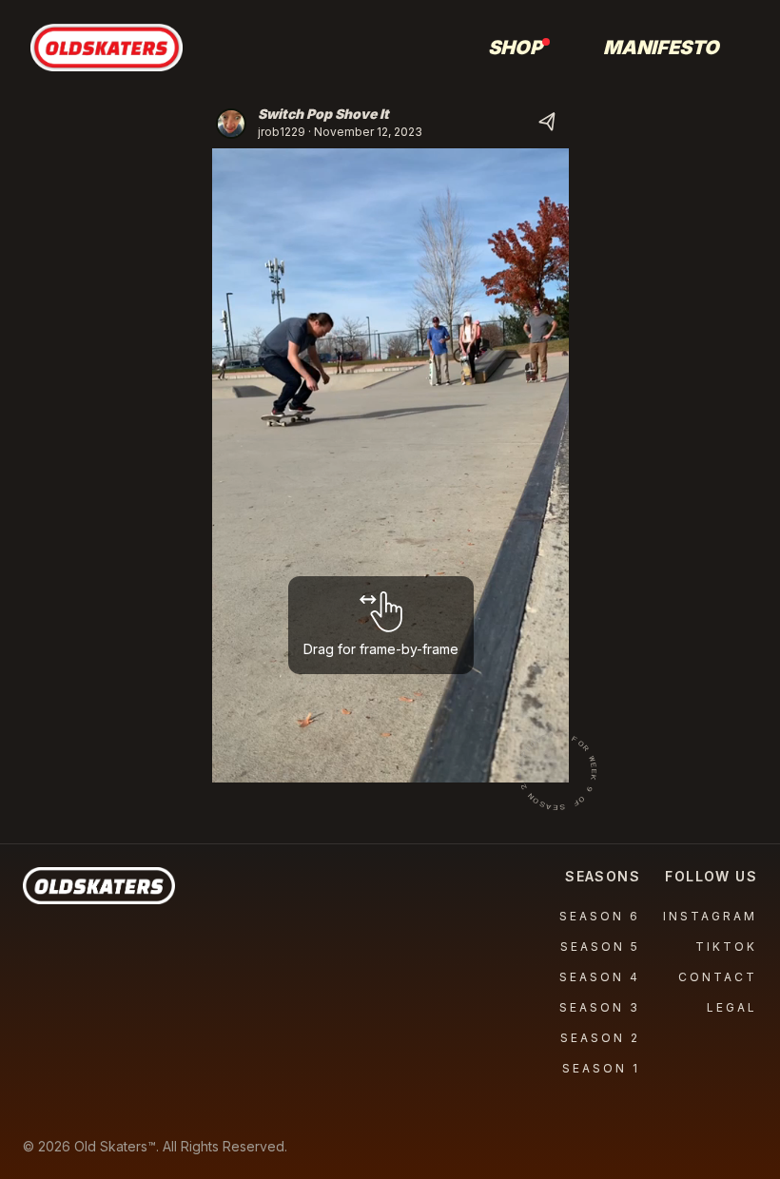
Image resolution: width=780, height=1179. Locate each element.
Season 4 (599, 977)
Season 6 (599, 916)
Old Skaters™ (115, 1146)
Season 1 (601, 1068)
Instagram (710, 916)
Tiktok (726, 946)
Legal (732, 1007)
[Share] (548, 123)
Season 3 (599, 1007)
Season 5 (600, 946)
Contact (717, 977)
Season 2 (600, 1038)
